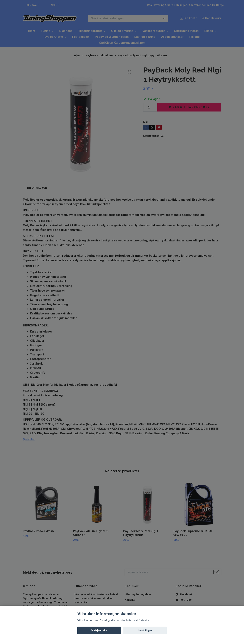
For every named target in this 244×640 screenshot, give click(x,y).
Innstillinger (145, 630)
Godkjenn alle (99, 630)
